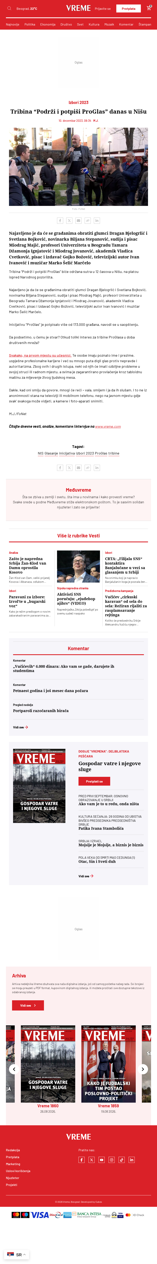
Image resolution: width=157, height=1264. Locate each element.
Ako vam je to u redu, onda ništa (108, 804)
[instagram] (112, 1160)
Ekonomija (47, 24)
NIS (41, 453)
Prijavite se (103, 8)
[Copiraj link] (88, 221)
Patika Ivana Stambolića (101, 828)
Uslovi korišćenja (18, 1171)
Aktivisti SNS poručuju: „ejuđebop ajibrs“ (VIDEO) (76, 598)
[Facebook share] (60, 221)
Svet (80, 24)
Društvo (66, 24)
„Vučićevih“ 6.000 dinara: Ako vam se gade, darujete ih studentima (63, 668)
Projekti (11, 1185)
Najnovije (12, 24)
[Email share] (78, 221)
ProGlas (101, 453)
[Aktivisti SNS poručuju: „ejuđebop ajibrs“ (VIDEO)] (78, 566)
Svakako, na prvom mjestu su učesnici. (40, 355)
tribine (113, 453)
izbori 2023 (85, 453)
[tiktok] (122, 1160)
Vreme (66, 1201)
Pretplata (128, 8)
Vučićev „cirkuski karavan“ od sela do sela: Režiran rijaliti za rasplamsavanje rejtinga (126, 606)
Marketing (13, 1164)
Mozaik (109, 24)
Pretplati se (94, 781)
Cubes (98, 1201)
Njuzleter (12, 1178)
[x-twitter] (92, 1160)
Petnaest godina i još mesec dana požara (50, 691)
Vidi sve (18, 727)
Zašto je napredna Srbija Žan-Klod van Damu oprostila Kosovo (27, 565)
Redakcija (13, 1150)
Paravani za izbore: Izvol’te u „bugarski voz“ (27, 601)
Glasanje (51, 453)
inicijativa (67, 453)
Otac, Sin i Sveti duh (97, 861)
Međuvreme (56, 502)
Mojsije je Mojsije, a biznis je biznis (111, 845)
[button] (14, 1069)
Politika (30, 24)
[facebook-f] (81, 1160)
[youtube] (102, 1160)
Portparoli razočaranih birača (41, 711)
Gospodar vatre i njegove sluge (109, 766)
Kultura (94, 24)
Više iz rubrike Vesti (78, 535)
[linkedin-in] (132, 1160)
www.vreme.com (108, 426)
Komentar (126, 24)
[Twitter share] (69, 221)
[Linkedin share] (97, 221)
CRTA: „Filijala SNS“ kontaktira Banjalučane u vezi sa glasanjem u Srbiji (125, 565)
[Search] (9, 8)
